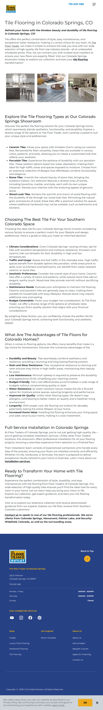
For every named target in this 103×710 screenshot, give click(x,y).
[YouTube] (12, 617)
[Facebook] (30, 617)
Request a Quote (80, 649)
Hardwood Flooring (18, 649)
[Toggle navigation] (94, 4)
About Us (77, 638)
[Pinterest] (39, 617)
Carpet (12, 638)
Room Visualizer (48, 638)
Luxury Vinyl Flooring (19, 643)
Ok (85, 702)
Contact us (12, 515)
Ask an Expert (79, 643)
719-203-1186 (76, 4)
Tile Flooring (15, 654)
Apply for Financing (82, 654)
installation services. (17, 461)
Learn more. (58, 705)
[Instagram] (21, 617)
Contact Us (78, 660)
